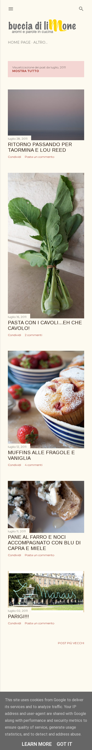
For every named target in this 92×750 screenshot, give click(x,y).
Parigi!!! (18, 616)
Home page (19, 42)
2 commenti (33, 335)
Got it (64, 744)
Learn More (37, 744)
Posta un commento (39, 157)
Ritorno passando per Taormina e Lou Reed (40, 147)
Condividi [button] (14, 157)
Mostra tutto (25, 71)
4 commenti (33, 465)
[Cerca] (81, 7)
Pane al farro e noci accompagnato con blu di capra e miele (44, 542)
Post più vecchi (71, 643)
